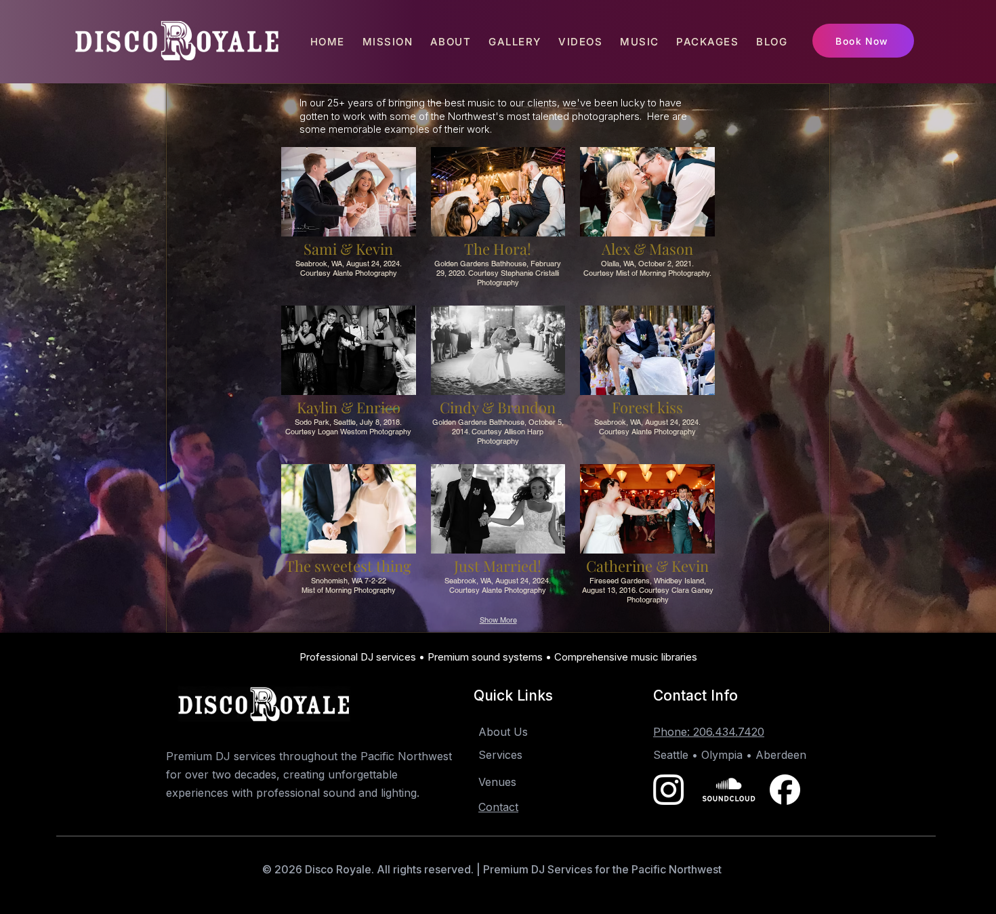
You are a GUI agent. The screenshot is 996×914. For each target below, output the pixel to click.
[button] (348, 219)
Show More (498, 620)
